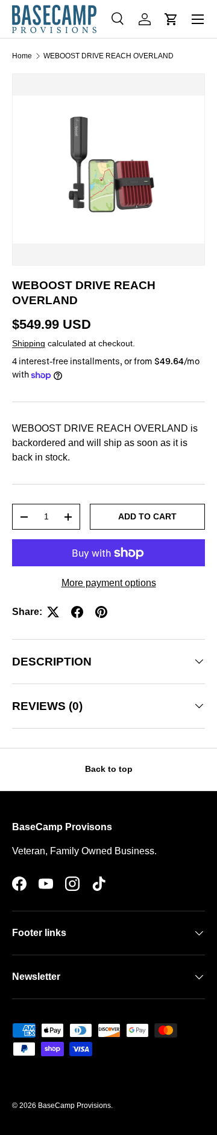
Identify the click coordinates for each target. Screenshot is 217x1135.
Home (22, 56)
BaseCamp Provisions (74, 1105)
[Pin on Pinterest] (101, 612)
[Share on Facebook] (77, 612)
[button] (171, 19)
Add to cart (147, 516)
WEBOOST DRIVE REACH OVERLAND (108, 56)
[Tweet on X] (53, 612)
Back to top (109, 769)
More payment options (108, 583)
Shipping (28, 343)
